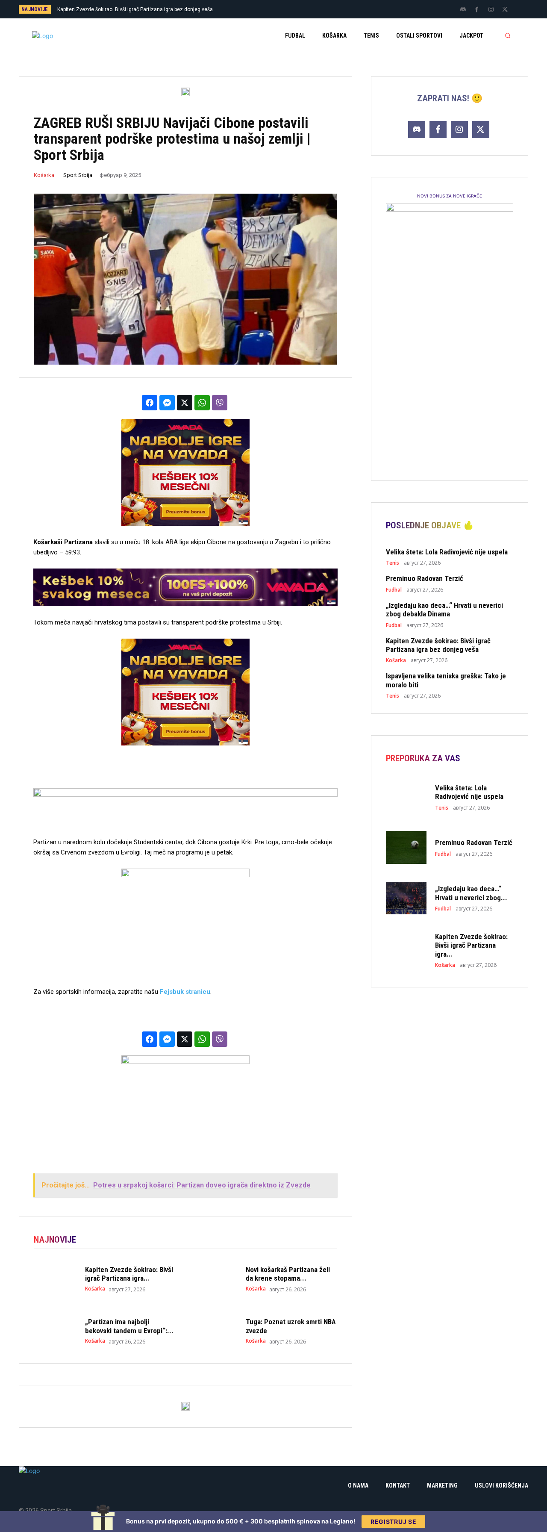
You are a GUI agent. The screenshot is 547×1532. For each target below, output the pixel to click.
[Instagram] (491, 10)
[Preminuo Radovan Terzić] (406, 847)
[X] (505, 10)
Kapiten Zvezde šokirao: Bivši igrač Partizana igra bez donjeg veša (438, 645)
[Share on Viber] (219, 402)
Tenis (392, 563)
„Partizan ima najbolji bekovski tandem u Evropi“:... (129, 1326)
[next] (302, 9)
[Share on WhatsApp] (202, 402)
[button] (507, 35)
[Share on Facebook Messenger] (167, 402)
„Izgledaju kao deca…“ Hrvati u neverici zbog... (471, 893)
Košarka (44, 175)
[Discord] (463, 10)
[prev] (288, 9)
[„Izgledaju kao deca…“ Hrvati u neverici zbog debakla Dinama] (406, 898)
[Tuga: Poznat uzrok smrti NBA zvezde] (215, 1331)
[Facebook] (477, 10)
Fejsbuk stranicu (185, 992)
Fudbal (394, 589)
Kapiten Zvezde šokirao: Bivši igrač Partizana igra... (129, 1273)
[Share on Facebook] (149, 402)
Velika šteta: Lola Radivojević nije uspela (447, 552)
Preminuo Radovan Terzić (424, 578)
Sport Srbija (77, 175)
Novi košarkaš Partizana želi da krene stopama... (288, 1273)
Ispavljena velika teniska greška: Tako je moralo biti (126, 9)
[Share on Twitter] (184, 402)
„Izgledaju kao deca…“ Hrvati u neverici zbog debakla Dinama (444, 609)
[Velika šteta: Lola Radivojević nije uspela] (406, 797)
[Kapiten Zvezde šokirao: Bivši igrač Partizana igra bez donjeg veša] (55, 1279)
